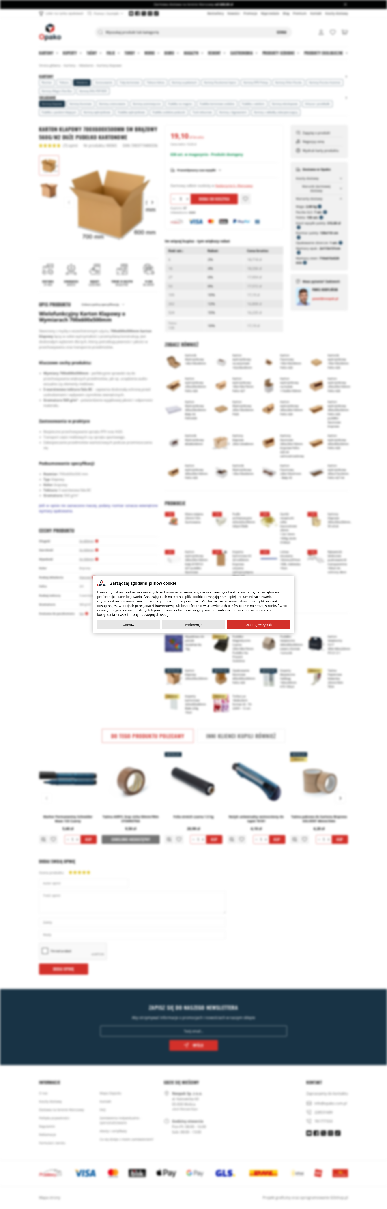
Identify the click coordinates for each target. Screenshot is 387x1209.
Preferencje (193, 625)
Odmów (128, 625)
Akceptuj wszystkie (259, 625)
